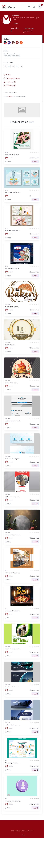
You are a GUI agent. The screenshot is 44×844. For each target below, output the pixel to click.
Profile (8, 75)
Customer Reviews (12, 78)
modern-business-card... (13, 421)
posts (6, 152)
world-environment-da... (13, 649)
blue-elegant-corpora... (12, 459)
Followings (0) (10, 85)
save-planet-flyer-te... (12, 155)
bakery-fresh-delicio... (12, 307)
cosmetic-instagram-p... (12, 231)
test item (7, 304)
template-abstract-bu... (12, 687)
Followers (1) (10, 82)
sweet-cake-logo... (11, 383)
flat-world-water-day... (13, 193)
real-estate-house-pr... (12, 573)
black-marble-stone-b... (13, 535)
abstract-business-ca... (12, 725)
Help (23, 835)
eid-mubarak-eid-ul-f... (12, 611)
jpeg (6, 760)
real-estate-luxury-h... (12, 269)
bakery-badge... (10, 345)
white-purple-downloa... (13, 801)
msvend (10, 158)
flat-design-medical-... (12, 763)
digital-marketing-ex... (12, 497)
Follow (16, 23)
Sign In (10, 96)
